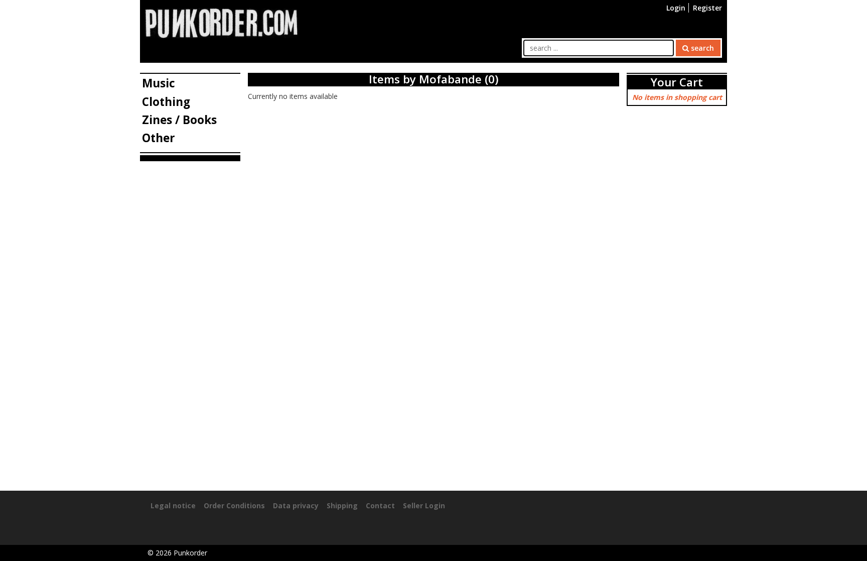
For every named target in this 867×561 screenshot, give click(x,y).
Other (158, 138)
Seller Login (424, 505)
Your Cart (677, 82)
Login (675, 8)
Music (158, 83)
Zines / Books (179, 120)
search (701, 48)
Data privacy (296, 505)
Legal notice (173, 505)
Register (707, 8)
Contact (380, 505)
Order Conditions (234, 505)
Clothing (166, 101)
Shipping (342, 505)
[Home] (221, 22)
